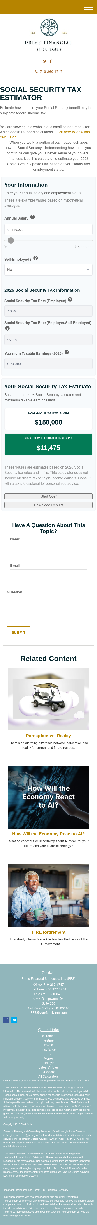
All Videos (48, 1071)
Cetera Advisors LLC (42, 1138)
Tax (48, 1053)
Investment (48, 1040)
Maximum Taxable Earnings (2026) (36, 352)
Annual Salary (19, 217)
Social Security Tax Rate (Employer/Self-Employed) (47, 326)
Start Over (49, 496)
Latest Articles (49, 1067)
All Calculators (48, 1076)
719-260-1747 (51, 71)
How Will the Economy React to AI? (48, 833)
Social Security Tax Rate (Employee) (38, 300)
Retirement (48, 1035)
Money (48, 1058)
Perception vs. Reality (48, 735)
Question (14, 592)
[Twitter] (44, 61)
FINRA (68, 1138)
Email (15, 565)
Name (15, 539)
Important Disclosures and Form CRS (24, 1189)
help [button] (32, 217)
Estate (48, 1044)
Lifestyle (48, 1062)
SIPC (76, 1138)
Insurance (49, 1049)
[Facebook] (51, 61)
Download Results (48, 504)
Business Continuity (57, 1189)
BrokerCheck (81, 1080)
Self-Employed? (21, 258)
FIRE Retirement (48, 932)
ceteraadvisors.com (27, 1175)
